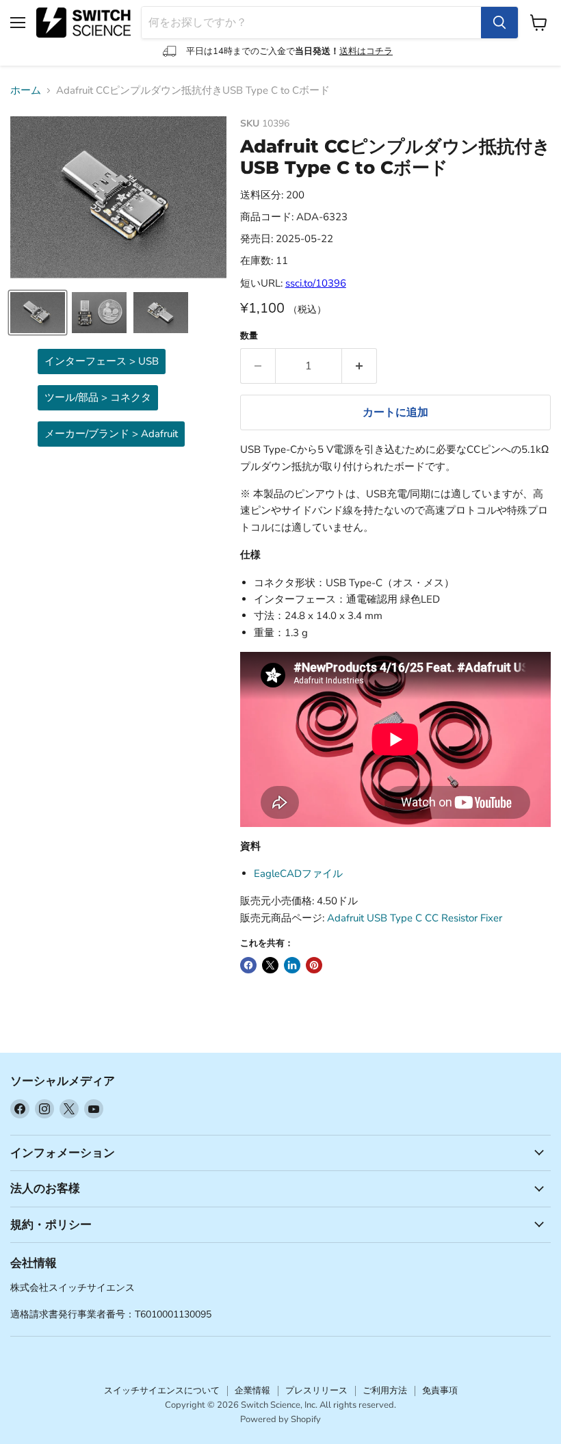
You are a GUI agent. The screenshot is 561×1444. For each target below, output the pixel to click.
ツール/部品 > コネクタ (97, 397)
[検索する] (499, 22)
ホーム (25, 90)
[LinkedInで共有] (292, 965)
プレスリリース (316, 1390)
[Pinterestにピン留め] (314, 965)
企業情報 (252, 1390)
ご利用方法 (385, 1390)
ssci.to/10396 (315, 283)
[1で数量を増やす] (359, 366)
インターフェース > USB (101, 361)
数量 (249, 336)
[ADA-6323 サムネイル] (37, 312)
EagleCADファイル (298, 873)
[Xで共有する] (270, 965)
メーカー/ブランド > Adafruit (111, 434)
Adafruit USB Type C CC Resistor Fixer (414, 918)
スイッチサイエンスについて (162, 1390)
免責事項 (440, 1390)
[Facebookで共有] (248, 965)
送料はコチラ (366, 51)
